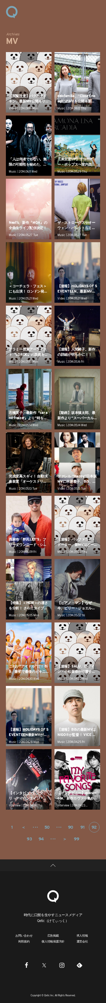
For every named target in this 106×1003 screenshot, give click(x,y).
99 (76, 839)
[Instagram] (62, 965)
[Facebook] (26, 965)
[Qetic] (11, 11)
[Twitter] (44, 965)
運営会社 (82, 941)
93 (29, 839)
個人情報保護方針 (53, 941)
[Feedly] (79, 965)
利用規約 (24, 941)
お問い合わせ (24, 935)
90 (70, 827)
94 (41, 839)
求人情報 (82, 935)
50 (47, 827)
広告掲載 (53, 935)
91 (82, 827)
